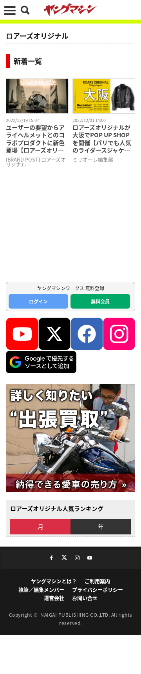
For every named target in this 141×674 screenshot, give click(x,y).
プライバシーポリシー (97, 589)
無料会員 (100, 301)
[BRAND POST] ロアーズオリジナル (36, 162)
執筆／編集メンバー (41, 589)
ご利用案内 (97, 581)
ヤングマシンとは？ (54, 581)
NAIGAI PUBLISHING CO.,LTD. (75, 614)
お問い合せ (85, 597)
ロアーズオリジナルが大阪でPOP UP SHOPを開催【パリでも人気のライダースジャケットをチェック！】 (101, 139)
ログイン (38, 301)
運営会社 (54, 597)
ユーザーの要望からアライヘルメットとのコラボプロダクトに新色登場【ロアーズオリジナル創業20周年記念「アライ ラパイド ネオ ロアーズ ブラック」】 (36, 139)
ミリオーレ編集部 (92, 159)
